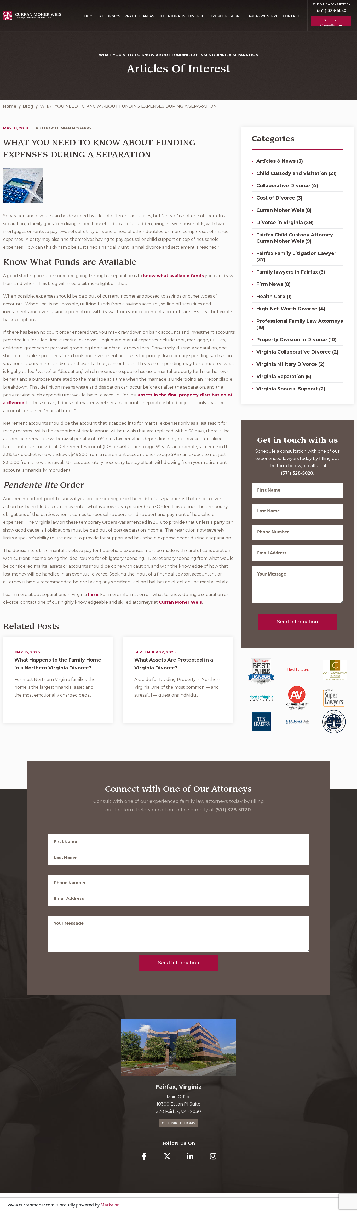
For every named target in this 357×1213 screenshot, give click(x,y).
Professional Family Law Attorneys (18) (299, 324)
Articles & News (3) (279, 161)
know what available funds (173, 275)
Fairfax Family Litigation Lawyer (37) (296, 256)
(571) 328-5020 (331, 10)
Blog (28, 106)
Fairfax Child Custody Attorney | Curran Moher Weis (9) (296, 238)
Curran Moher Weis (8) (284, 210)
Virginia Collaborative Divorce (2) (297, 352)
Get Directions (178, 1123)
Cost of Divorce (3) (279, 198)
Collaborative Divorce (181, 16)
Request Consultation (331, 22)
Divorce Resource (226, 16)
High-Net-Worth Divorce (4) (290, 309)
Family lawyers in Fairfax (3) (290, 272)
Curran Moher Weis (180, 602)
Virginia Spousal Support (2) (290, 389)
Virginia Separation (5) (283, 376)
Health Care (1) (274, 296)
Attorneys (109, 16)
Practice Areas (139, 16)
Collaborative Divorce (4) (287, 186)
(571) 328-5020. (297, 473)
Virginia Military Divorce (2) (290, 364)
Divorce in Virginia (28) (285, 222)
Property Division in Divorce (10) (296, 340)
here (93, 594)
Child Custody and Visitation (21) (296, 173)
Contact (291, 16)
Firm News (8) (273, 284)
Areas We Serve (263, 16)
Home (89, 16)
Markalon (110, 1205)
